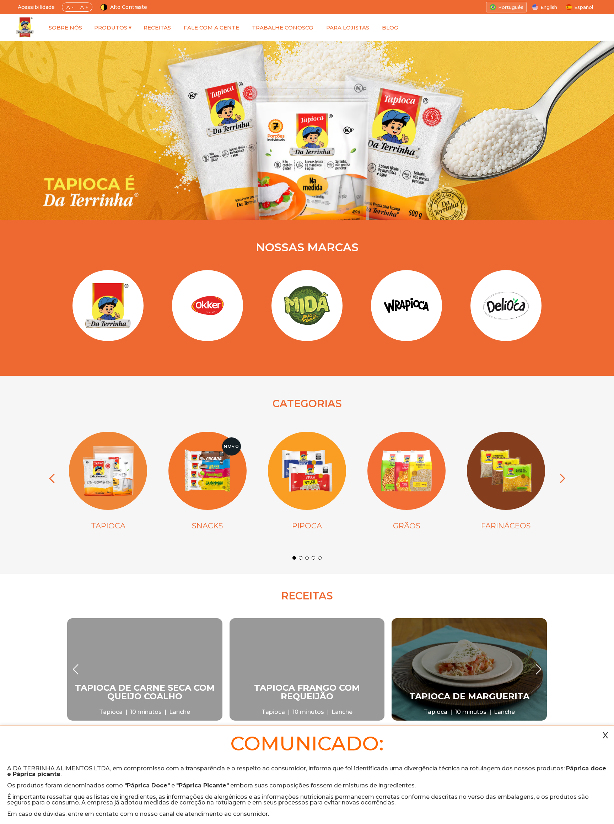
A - (70, 7)
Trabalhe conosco (282, 27)
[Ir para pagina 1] (294, 558)
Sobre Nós (65, 27)
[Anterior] (53, 478)
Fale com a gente (211, 27)
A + (84, 7)
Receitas (157, 27)
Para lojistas (347, 27)
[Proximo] (560, 478)
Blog (390, 27)
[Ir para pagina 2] (300, 558)
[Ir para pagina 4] (313, 558)
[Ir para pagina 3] (307, 558)
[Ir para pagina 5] (320, 558)
